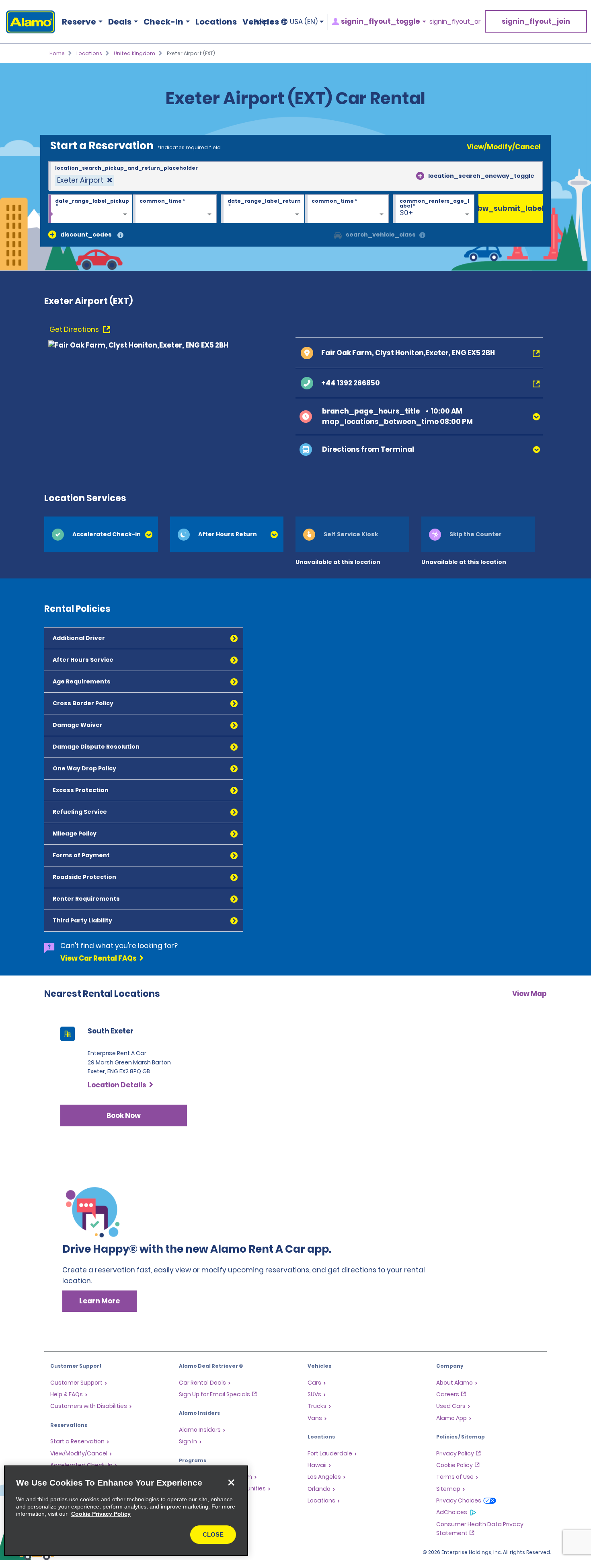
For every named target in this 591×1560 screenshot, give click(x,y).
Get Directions (75, 329)
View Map (529, 993)
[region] (126, 1510)
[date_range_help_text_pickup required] (90, 209)
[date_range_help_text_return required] (262, 209)
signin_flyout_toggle (380, 21)
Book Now (124, 1115)
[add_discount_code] (52, 235)
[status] (84, 180)
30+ (406, 213)
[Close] (231, 1482)
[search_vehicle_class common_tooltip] (422, 235)
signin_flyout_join (536, 21)
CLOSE (213, 1534)
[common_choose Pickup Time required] (174, 209)
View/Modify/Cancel (504, 147)
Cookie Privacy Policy (101, 1514)
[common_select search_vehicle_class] (338, 235)
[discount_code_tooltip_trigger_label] (120, 235)
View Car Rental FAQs (98, 958)
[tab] (101, 534)
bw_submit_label (510, 208)
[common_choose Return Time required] (346, 209)
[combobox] (295, 176)
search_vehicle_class (381, 235)
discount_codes (86, 235)
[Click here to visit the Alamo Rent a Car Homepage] (27, 21)
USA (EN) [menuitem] (304, 22)
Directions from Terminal (368, 449)
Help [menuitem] (260, 22)
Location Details (117, 1085)
